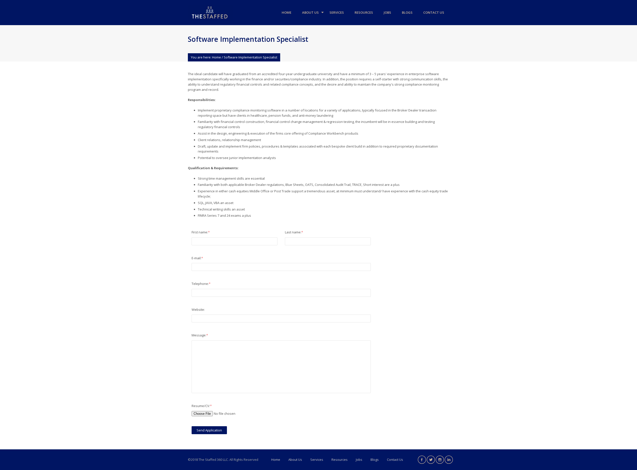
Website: (198, 309)
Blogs (407, 12)
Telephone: (201, 283)
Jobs (387, 12)
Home (286, 12)
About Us (310, 12)
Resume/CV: (202, 406)
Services (336, 12)
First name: (201, 232)
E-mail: (197, 258)
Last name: (294, 232)
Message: (200, 335)
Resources (364, 12)
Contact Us (433, 12)
